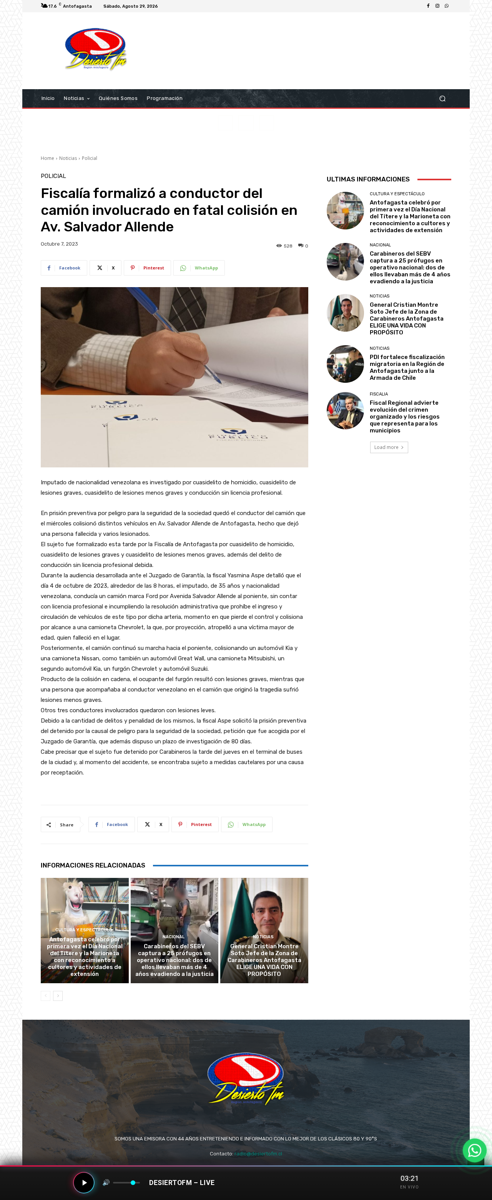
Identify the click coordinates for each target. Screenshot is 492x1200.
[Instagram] (437, 6)
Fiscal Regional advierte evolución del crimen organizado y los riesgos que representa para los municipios (405, 416)
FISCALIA (379, 394)
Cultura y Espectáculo (83, 930)
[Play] (84, 1182)
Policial (89, 158)
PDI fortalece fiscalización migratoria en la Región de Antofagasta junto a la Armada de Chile (407, 367)
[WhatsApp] (446, 6)
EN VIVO (409, 1187)
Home (47, 158)
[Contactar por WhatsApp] (474, 1150)
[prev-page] (45, 996)
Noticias (68, 158)
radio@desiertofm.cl (258, 1154)
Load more (386, 447)
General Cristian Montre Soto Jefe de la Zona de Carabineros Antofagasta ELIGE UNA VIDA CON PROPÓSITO (264, 960)
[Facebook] (428, 6)
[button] (442, 99)
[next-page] (58, 996)
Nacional (173, 937)
